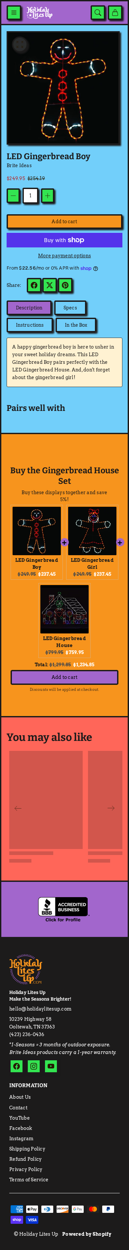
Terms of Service (28, 1179)
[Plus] (47, 195)
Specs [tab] (70, 307)
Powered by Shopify (86, 1234)
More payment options (64, 255)
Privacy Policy (26, 1169)
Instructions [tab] (30, 325)
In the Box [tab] (76, 325)
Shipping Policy (27, 1148)
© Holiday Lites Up (36, 1234)
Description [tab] (29, 307)
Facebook (20, 1128)
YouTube (19, 1118)
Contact (18, 1107)
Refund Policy (25, 1159)
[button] (14, 12)
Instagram (21, 1138)
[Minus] (13, 195)
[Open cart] (115, 12)
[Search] (98, 12)
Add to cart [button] (65, 677)
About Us (20, 1097)
